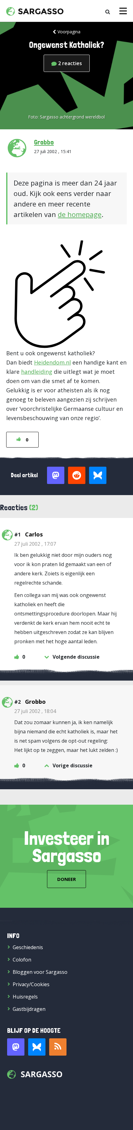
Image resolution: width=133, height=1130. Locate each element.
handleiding (36, 371)
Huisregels (25, 996)
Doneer (66, 879)
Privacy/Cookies (31, 984)
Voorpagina (69, 32)
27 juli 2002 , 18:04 (35, 711)
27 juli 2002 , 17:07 (35, 543)
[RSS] (57, 1047)
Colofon (22, 959)
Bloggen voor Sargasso (40, 972)
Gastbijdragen (29, 1009)
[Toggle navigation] (123, 11)
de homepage (79, 214)
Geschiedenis (28, 947)
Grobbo (44, 142)
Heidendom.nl (52, 362)
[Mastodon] (15, 1047)
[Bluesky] (36, 1047)
